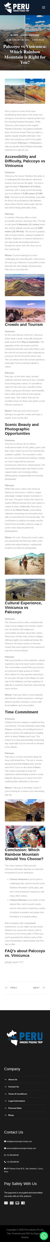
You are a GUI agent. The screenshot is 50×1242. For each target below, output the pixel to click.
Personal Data (15, 1108)
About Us (12, 1079)
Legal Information (16, 1101)
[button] (44, 1236)
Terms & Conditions (17, 1094)
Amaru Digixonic (30, 35)
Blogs (14, 35)
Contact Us (13, 1087)
